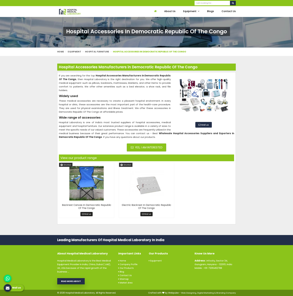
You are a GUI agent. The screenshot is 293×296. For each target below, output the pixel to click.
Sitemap (124, 279)
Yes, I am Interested (148, 147)
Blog (121, 271)
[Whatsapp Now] (7, 278)
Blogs (210, 11)
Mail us (205, 124)
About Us (169, 11)
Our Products (126, 268)
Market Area (125, 282)
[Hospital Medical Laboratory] (77, 11)
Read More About (71, 281)
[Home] (155, 11)
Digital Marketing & (206, 292)
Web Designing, (189, 292)
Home (60, 51)
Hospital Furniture (97, 51)
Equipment (190, 11)
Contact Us (229, 11)
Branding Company (226, 292)
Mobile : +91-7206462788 (208, 268)
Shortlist (67, 165)
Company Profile (128, 264)
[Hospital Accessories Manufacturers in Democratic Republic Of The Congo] (203, 97)
